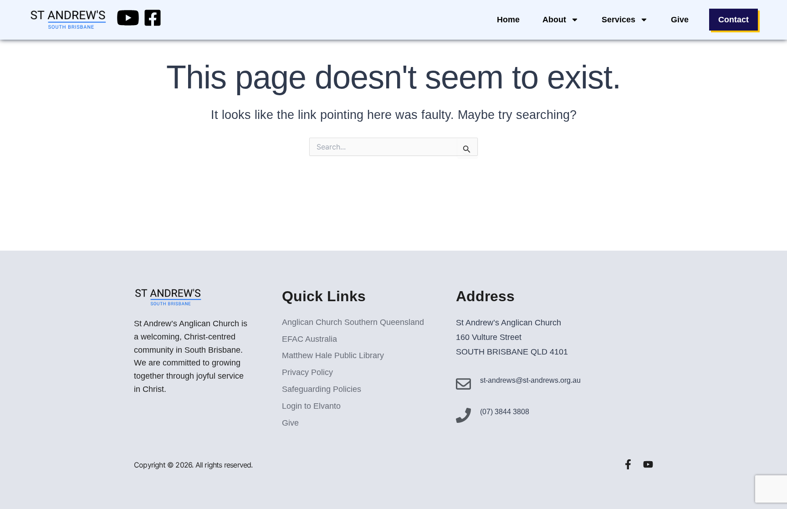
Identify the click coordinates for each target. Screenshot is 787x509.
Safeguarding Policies (321, 389)
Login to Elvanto (311, 406)
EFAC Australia (309, 339)
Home (508, 19)
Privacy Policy (307, 372)
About (554, 19)
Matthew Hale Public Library (333, 355)
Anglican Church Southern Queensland (353, 322)
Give (680, 19)
